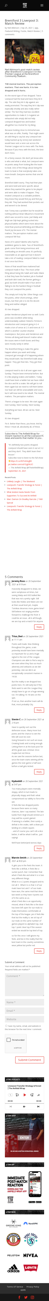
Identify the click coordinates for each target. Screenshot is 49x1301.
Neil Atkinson (13, 28)
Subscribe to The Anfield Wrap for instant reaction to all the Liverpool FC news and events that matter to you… (24, 435)
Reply (39, 626)
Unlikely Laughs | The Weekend (21, 481)
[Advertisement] (24, 539)
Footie (23, 31)
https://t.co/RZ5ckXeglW (21, 461)
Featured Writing (12, 31)
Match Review (33, 31)
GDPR (23, 1290)
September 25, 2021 (17, 471)
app (36, 28)
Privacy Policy (33, 1286)
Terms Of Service (15, 1286)
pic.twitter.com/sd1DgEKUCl (20, 464)
